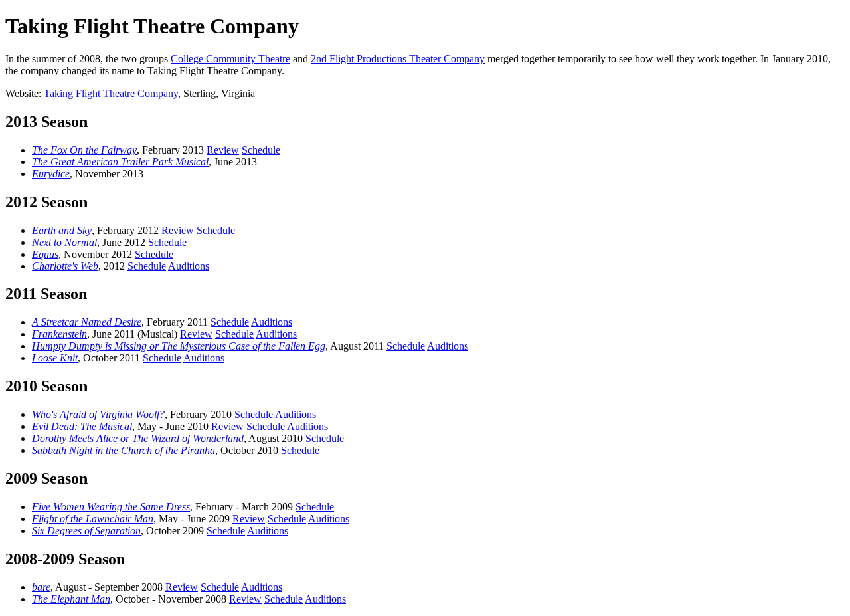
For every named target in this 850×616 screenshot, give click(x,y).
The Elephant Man (71, 599)
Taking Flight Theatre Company (111, 93)
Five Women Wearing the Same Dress (111, 506)
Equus (45, 254)
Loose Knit (55, 357)
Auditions (188, 266)
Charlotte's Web (65, 266)
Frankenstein (59, 334)
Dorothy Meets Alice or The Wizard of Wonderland (138, 438)
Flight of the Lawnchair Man (92, 518)
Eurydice (51, 173)
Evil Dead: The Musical (82, 426)
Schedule (261, 149)
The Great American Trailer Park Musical (120, 161)
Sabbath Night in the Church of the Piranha (123, 450)
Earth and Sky (62, 230)
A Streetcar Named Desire (86, 322)
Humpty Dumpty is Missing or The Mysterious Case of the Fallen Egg (178, 346)
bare (41, 587)
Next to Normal (64, 242)
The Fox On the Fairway (84, 149)
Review (223, 149)
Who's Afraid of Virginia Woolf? (98, 414)
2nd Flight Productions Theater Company (398, 58)
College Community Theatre (230, 58)
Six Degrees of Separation (86, 530)
